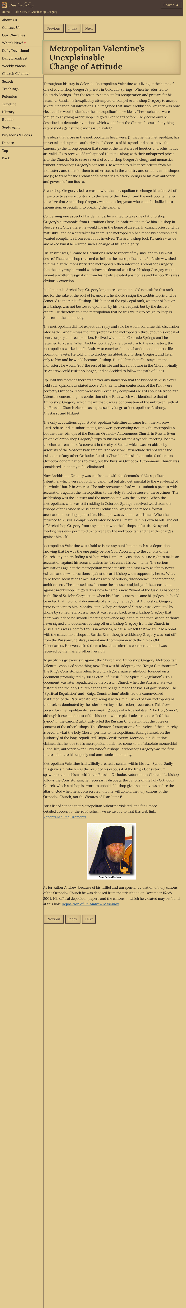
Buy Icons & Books (17, 135)
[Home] (18, 5)
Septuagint (11, 127)
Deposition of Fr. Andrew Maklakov (90, 904)
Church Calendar (16, 73)
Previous (53, 28)
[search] (171, 5)
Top (5, 150)
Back (6, 158)
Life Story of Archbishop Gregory (36, 11)
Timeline (9, 104)
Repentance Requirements (64, 817)
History (8, 112)
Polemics (9, 96)
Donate (8, 142)
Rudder (8, 119)
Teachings (10, 89)
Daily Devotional (15, 50)
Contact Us (11, 27)
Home (6, 11)
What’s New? (12, 43)
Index (72, 28)
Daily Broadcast (15, 58)
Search (7, 81)
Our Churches (13, 35)
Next (89, 28)
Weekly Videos (14, 66)
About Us (9, 20)
